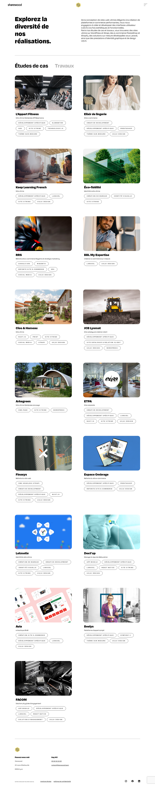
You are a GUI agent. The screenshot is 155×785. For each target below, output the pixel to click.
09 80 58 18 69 (56, 761)
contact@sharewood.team (60, 765)
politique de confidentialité (62, 781)
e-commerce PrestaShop (126, 33)
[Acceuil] (15, 5)
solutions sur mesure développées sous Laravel (115, 35)
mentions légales (45, 781)
